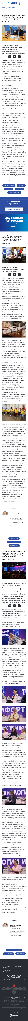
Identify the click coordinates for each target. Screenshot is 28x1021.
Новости (20, 7)
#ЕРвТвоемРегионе (9, 185)
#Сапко (21, 185)
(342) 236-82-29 (14, 977)
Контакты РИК (19, 966)
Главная (3, 7)
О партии (5, 964)
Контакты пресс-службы (7, 971)
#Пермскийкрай (14, 545)
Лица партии (18, 964)
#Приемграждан (14, 538)
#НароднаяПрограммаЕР (14, 950)
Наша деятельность (12, 7)
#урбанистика (20, 953)
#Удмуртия (9, 189)
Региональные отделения (6, 967)
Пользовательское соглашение (14, 1003)
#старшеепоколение (14, 542)
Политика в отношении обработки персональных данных (14, 1006)
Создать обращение (14, 209)
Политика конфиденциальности (14, 1004)
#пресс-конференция (14, 192)
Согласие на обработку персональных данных (14, 1008)
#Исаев (19, 189)
